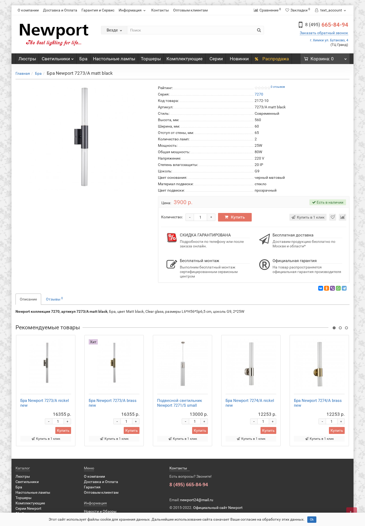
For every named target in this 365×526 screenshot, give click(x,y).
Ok (312, 519)
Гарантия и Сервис (97, 10)
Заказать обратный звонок (324, 33)
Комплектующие (184, 58)
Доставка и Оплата (60, 10)
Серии (216, 58)
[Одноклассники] (326, 288)
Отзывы (54, 298)
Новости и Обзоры (100, 511)
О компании (28, 10)
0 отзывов (278, 87)
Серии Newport (28, 508)
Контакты (160, 10)
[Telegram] (344, 288)
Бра (83, 58)
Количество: (172, 217)
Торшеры (151, 58)
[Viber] (332, 288)
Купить (238, 217)
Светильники (56, 58)
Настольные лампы (114, 58)
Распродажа (275, 58)
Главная (22, 73)
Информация (130, 10)
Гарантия (92, 487)
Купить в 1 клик (48, 439)
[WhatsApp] (338, 288)
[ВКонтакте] (320, 288)
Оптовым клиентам (190, 10)
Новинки (239, 58)
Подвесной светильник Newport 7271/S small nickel (179, 405)
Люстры (27, 58)
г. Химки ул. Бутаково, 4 (329, 40)
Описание (28, 299)
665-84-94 (326, 25)
